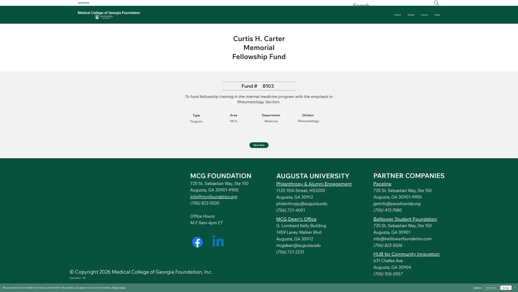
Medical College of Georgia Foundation (109, 13)
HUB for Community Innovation (406, 254)
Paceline (382, 183)
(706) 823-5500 (204, 203)
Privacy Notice (119, 287)
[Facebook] (197, 242)
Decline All (491, 287)
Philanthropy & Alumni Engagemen (313, 183)
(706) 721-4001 (290, 210)
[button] (397, 203)
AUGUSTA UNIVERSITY (312, 176)
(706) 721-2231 (290, 252)
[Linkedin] (218, 242)
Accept (506, 287)
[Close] (514, 288)
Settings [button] (477, 287)
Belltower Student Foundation (405, 219)
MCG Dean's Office (296, 219)
